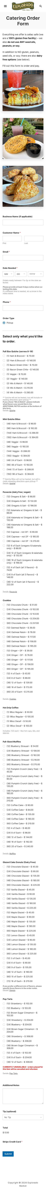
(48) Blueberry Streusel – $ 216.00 (23, 760)
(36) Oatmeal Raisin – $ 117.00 (21, 636)
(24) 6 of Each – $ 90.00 (19, 962)
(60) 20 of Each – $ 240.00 (20, 846)
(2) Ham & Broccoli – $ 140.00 (21, 360)
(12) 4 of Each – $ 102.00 (19, 1052)
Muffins (12, 853)
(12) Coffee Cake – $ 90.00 (20, 805)
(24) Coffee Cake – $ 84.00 (20, 810)
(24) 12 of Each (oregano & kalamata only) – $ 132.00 (24, 554)
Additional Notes (11, 1085)
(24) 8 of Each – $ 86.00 (18, 678)
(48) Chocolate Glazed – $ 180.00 (23, 880)
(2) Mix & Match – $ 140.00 (20, 383)
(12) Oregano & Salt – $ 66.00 (21, 496)
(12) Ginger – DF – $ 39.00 (19, 650)
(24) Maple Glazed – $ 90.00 (20, 917)
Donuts (12, 990)
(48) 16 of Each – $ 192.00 (19, 841)
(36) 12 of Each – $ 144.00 (19, 837)
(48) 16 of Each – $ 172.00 (19, 687)
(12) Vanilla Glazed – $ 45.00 (20, 889)
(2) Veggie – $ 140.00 (17, 378)
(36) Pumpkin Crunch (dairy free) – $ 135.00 (24, 784)
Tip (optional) (9, 1111)
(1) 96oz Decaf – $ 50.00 (19, 721)
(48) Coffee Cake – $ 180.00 (20, 819)
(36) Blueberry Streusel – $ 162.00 (23, 755)
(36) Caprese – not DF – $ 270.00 (23, 541)
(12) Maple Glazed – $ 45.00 (20, 912)
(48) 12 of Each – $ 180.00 (19, 972)
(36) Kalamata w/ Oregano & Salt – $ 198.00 (24, 526)
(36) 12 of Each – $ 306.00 (20, 1062)
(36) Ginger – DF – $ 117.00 (20, 659)
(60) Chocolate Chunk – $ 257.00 (23, 623)
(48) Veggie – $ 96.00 (17, 442)
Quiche (12, 410)
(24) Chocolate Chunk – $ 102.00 (23, 609)
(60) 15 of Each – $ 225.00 (20, 976)
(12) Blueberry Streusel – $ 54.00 (22, 746)
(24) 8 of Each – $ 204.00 (19, 1057)
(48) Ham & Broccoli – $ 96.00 (21, 423)
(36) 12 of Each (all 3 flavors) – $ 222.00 (23, 583)
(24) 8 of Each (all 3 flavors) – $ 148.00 (22, 575)
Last (26, 243)
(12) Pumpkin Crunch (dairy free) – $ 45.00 (24, 770)
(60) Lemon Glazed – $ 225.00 (21, 953)
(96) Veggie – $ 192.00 (18, 446)
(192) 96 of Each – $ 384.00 (20, 474)
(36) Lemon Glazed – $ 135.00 (21, 944)
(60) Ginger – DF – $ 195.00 (20, 669)
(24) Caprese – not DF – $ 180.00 (23, 536)
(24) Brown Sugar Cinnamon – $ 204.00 (22, 1030)
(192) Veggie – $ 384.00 (18, 455)
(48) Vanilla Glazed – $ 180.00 (21, 903)
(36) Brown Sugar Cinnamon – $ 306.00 (22, 1046)
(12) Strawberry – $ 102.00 (19, 1003)
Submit (8, 1154)
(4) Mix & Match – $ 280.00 (20, 392)
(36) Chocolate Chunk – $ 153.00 (23, 614)
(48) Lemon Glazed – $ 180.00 (21, 949)
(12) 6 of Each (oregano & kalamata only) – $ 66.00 (24, 547)
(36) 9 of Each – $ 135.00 (19, 967)
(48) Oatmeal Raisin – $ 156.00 (21, 641)
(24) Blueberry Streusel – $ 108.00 (23, 750)
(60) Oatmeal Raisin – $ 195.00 (21, 646)
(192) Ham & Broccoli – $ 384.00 (22, 437)
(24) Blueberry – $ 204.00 (19, 1024)
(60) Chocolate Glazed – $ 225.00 (23, 885)
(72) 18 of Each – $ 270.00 (19, 981)
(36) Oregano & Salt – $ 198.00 (22, 505)
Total (5, 1128)
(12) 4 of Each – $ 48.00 (18, 828)
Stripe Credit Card (12, 1142)
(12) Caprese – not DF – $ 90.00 (22, 532)
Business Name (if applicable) (17, 216)
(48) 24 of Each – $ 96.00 (19, 460)
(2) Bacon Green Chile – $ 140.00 (23, 369)
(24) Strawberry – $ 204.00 (20, 1020)
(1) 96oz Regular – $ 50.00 (19, 712)
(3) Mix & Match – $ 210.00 (20, 388)
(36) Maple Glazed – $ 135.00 (21, 921)
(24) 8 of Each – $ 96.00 (18, 832)
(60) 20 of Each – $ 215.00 (20, 691)
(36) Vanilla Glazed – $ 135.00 (21, 898)
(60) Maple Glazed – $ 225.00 (21, 930)
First (4, 243)
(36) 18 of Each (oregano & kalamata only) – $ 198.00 (24, 561)
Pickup (10, 322)
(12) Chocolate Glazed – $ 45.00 (22, 866)
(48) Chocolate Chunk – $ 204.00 (23, 618)
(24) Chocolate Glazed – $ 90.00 (23, 871)
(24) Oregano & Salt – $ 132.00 (22, 501)
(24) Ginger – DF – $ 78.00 (20, 655)
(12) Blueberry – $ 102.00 (19, 1008)
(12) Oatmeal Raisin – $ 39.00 (21, 627)
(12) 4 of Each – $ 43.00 (18, 673)
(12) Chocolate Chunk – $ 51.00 (22, 605)
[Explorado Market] (22, 5)
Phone (7, 302)
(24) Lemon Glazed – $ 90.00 (21, 940)
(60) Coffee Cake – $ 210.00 (20, 823)
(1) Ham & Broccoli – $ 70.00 (20, 356)
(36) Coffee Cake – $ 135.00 (20, 814)
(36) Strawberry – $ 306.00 (20, 1036)
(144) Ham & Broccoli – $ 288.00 (22, 433)
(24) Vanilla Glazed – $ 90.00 (21, 894)
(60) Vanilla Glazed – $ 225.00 (21, 908)
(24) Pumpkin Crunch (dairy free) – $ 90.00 (24, 777)
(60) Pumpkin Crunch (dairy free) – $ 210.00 (24, 799)
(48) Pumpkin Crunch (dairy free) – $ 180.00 (24, 792)
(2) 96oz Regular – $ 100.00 (20, 716)
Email (6, 252)
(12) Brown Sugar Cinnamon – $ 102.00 (22, 1014)
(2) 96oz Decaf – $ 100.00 (19, 725)
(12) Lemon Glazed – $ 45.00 (21, 935)
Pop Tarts (13, 1073)
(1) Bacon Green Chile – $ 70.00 (22, 365)
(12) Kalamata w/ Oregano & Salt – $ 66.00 (24, 511)
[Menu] (5, 6)
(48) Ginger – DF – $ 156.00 (20, 664)
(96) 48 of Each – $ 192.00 (20, 465)
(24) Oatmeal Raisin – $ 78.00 (21, 632)
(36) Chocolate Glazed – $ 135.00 (23, 875)
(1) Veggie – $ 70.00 (16, 374)
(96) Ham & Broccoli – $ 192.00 (22, 428)
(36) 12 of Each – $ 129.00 (19, 682)
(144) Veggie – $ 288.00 (18, 451)
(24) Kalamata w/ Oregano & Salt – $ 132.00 (24, 518)
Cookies (12, 699)
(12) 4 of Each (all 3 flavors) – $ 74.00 (22, 568)
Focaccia (13, 592)
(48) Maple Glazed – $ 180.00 (21, 926)
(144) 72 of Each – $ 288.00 (20, 469)
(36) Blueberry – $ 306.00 (19, 1041)
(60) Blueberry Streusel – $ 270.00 (23, 764)
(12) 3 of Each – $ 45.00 (18, 958)
